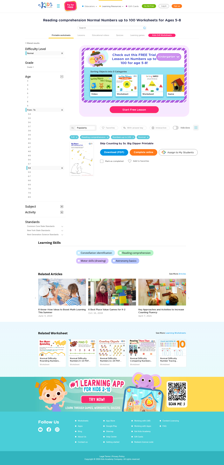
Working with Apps (142, 426)
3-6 (29, 122)
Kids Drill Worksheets (162, 35)
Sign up (177, 6)
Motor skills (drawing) (93, 260)
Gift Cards (133, 6)
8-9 (29, 197)
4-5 (29, 139)
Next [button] (188, 298)
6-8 (29, 180)
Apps (80, 426)
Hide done (185, 127)
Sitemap (109, 431)
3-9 (29, 134)
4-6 (29, 143)
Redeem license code (143, 442)
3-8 (29, 130)
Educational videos (100, 35)
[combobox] (85, 128)
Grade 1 (30, 67)
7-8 (29, 188)
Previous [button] (35, 298)
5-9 (29, 172)
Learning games (137, 35)
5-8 (29, 168)
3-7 (29, 126)
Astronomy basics (126, 260)
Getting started (112, 442)
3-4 (29, 114)
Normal (30, 53)
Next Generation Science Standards (43, 234)
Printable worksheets (61, 35)
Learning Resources (111, 6)
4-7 (29, 147)
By (72, 128)
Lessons (81, 35)
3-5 (29, 118)
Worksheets (83, 420)
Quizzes (119, 35)
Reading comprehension (136, 253)
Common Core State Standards (41, 226)
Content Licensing (171, 420)
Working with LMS (142, 420)
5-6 (29, 159)
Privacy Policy (118, 456)
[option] (62, 298)
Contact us (83, 442)
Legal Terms (105, 456)
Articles (182, 274)
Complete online (143, 152)
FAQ (164, 426)
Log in (163, 6)
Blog (80, 431)
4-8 (29, 151)
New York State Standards (38, 230)
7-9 (29, 193)
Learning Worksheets (175, 333)
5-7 (29, 163)
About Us (82, 436)
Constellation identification (96, 253)
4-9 (29, 155)
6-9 (29, 184)
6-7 (29, 176)
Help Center (111, 436)
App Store (110, 420)
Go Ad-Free (149, 6)
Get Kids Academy (142, 431)
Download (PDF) (114, 152)
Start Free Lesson (134, 109)
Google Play (111, 426)
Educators (89, 6)
